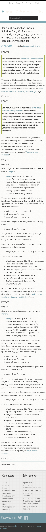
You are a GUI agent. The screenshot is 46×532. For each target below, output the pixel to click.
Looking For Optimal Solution (31, 58)
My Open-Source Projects (30, 507)
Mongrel (11, 171)
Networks (36, 46)
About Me (20, 3)
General (5, 501)
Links (4, 504)
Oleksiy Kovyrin (18, 526)
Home (11, 3)
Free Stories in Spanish (32, 501)
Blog (4, 485)
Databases (6, 496)
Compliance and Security (8, 491)
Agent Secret (28, 482)
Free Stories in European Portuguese (32, 486)
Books (4, 488)
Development (28, 46)
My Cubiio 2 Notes (30, 503)
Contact (29, 3)
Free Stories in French (32, 490)
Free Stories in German (29, 494)
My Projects (7, 507)
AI (3, 482)
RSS (37, 3)
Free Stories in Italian (31, 498)
